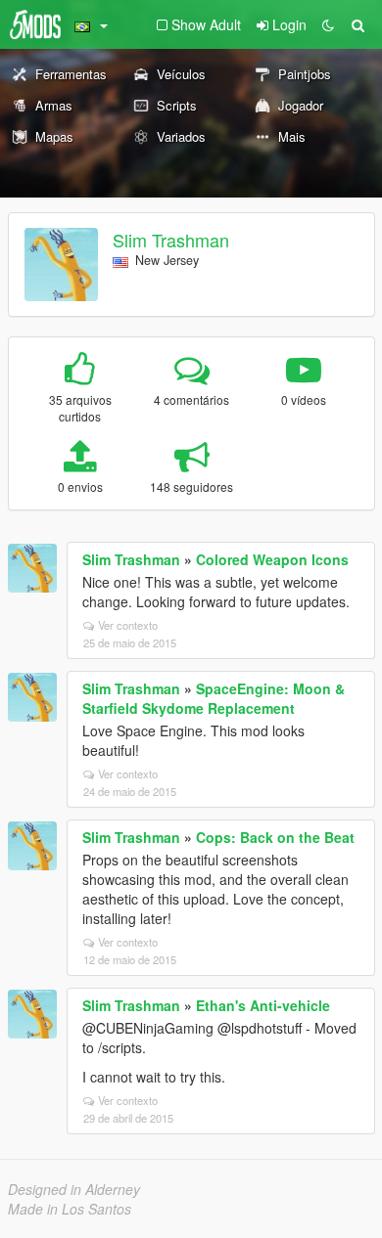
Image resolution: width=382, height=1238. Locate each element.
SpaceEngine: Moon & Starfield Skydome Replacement (213, 698)
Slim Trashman (171, 239)
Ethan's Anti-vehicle (263, 1005)
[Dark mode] (328, 24)
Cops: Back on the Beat (275, 837)
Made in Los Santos (69, 1208)
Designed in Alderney (74, 1189)
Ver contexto (128, 625)
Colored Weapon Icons (272, 559)
